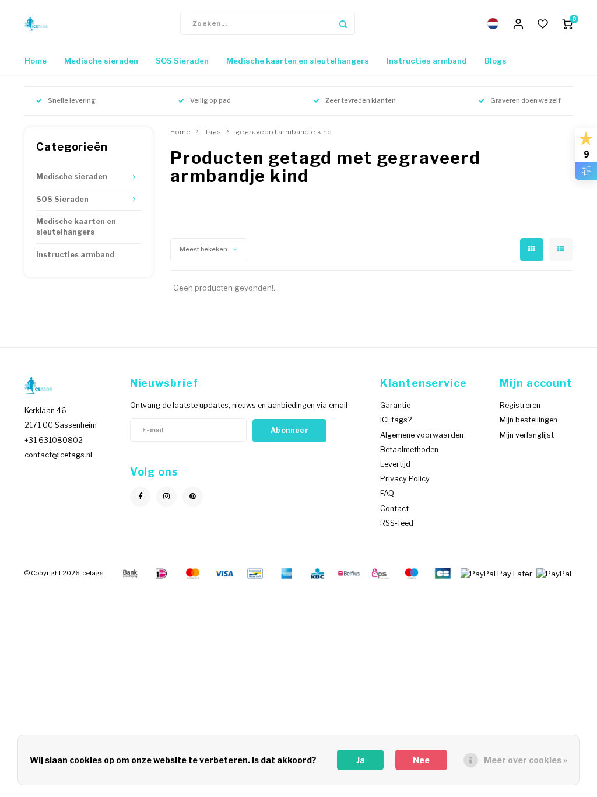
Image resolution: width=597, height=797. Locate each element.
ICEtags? (396, 419)
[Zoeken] (343, 23)
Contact (394, 508)
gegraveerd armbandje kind (283, 132)
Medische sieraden (101, 60)
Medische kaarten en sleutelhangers (297, 60)
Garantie (395, 405)
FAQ (387, 493)
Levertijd (395, 464)
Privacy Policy (405, 478)
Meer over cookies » (525, 760)
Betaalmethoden (409, 449)
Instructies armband (427, 60)
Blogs (495, 60)
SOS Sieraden (182, 60)
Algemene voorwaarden (421, 435)
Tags (213, 132)
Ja (360, 760)
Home (35, 60)
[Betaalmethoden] (129, 572)
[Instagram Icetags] (166, 497)
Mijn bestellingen (528, 419)
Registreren (520, 405)
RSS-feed (396, 523)
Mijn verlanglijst (527, 435)
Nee (421, 760)
